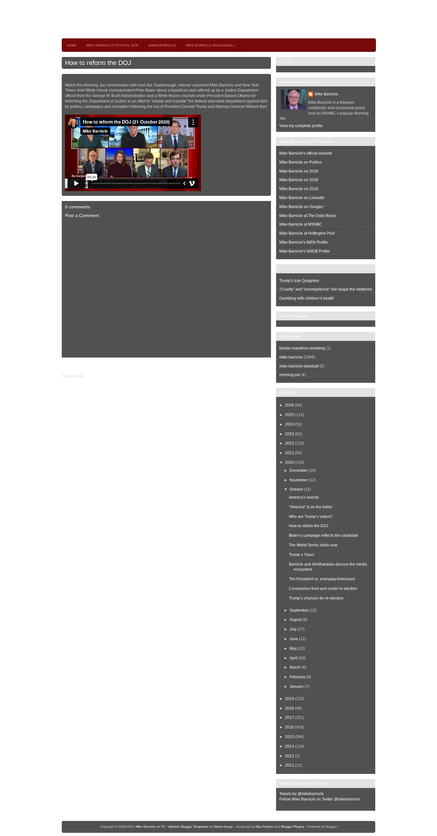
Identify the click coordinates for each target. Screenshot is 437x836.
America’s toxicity (304, 497)
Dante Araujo (223, 826)
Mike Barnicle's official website (305, 153)
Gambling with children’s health (306, 298)
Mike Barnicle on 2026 (298, 171)
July (293, 629)
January (297, 686)
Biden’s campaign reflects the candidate (323, 535)
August (296, 619)
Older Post (71, 365)
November (299, 480)
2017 (289, 717)
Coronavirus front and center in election (323, 588)
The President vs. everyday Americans (322, 579)
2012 (289, 756)
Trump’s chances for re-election (316, 598)
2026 (289, 405)
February (297, 677)
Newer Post (266, 365)
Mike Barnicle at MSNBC (300, 224)
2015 (289, 737)
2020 (289, 462)
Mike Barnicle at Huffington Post (307, 233)
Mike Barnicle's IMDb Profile (303, 242)
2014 (289, 746)
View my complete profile (301, 126)
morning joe (289, 375)
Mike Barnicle (326, 94)
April (294, 658)
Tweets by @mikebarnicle (301, 794)
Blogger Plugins (292, 826)
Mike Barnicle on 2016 (298, 189)
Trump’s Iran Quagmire (299, 280)
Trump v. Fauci (301, 554)
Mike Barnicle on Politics (300, 162)
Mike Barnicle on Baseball (210, 45)
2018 (289, 708)
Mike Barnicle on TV (118, 19)
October (296, 489)
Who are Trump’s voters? (310, 516)
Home (71, 45)
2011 (289, 765)
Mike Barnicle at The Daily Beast (307, 215)
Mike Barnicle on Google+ (301, 207)
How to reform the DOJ (98, 62)
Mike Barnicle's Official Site (112, 45)
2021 (289, 453)
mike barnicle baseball (299, 366)
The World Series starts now (313, 545)
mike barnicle (291, 357)
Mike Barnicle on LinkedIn (301, 198)
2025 (289, 415)
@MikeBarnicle (162, 45)
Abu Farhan (264, 826)
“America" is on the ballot (310, 507)
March (295, 667)
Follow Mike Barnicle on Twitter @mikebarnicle (319, 799)
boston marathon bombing (302, 348)
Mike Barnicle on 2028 (298, 180)
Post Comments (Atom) (105, 376)
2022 (289, 443)
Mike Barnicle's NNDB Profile (304, 251)
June (294, 639)
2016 (289, 727)
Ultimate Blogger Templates (188, 826)
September (299, 610)
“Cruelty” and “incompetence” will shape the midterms (325, 289)
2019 (289, 698)
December (299, 470)
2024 (289, 424)
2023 (289, 434)
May (293, 648)
